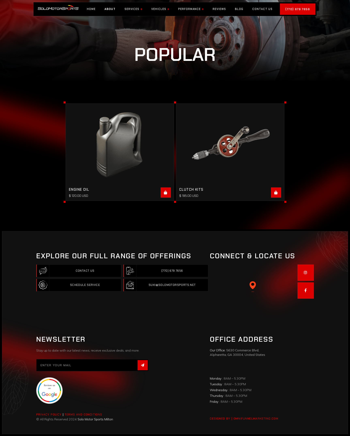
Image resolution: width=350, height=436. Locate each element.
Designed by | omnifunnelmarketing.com (244, 418)
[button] (133, 9)
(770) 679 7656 (297, 9)
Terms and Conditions (83, 414)
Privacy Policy (49, 414)
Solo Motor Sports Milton (95, 419)
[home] (58, 9)
